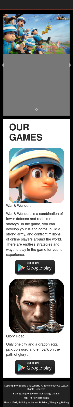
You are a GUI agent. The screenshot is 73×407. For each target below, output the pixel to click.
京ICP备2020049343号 (36, 397)
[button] (3, 65)
